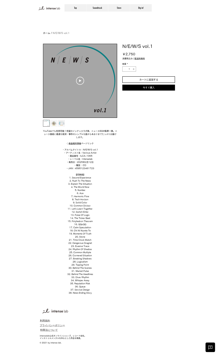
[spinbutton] (129, 69)
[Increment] (134, 69)
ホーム (46, 33)
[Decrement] (124, 69)
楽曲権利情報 (75, 143)
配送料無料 (140, 59)
